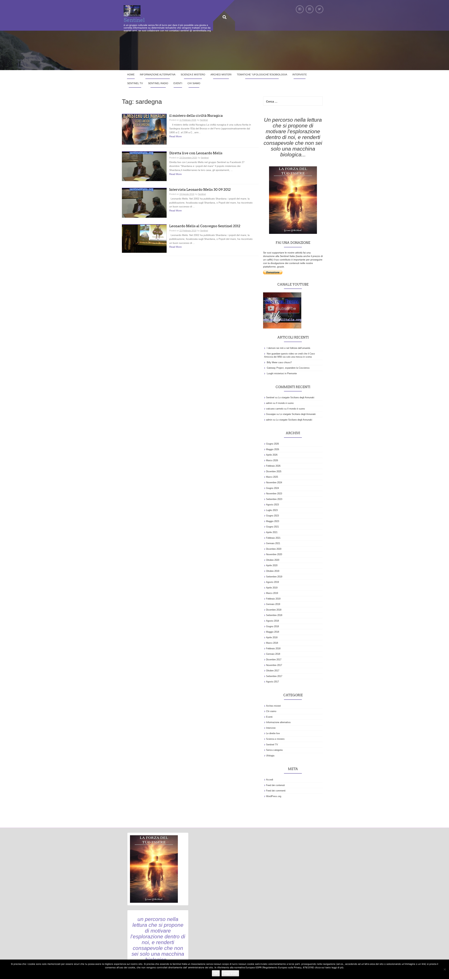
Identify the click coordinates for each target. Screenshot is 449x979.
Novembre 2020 (274, 554)
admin (269, 403)
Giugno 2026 (272, 443)
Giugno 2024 (272, 488)
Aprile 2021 (271, 532)
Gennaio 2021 (273, 543)
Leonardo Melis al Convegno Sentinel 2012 (204, 226)
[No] (444, 969)
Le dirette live (273, 733)
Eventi (177, 83)
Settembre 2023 (274, 499)
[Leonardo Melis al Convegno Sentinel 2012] (144, 238)
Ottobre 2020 (272, 560)
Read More (175, 136)
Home (131, 74)
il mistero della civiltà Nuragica (196, 116)
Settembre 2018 (274, 615)
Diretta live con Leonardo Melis (195, 153)
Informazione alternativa (157, 74)
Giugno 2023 (272, 515)
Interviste (299, 74)
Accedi (269, 779)
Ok (215, 973)
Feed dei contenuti (275, 785)
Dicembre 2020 (273, 549)
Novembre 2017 (274, 665)
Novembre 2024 (274, 482)
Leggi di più (230, 973)
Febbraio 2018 (273, 648)
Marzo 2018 (272, 643)
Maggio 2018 (272, 632)
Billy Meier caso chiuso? (279, 362)
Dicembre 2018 (273, 609)
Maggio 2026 (272, 449)
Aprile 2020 (271, 565)
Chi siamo (193, 83)
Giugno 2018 (272, 626)
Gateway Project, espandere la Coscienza (288, 368)
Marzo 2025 (272, 477)
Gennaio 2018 (273, 654)
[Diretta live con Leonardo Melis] (144, 166)
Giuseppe (271, 414)
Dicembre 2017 (273, 659)
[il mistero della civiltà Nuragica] (144, 129)
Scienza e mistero (193, 74)
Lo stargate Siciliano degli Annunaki (296, 397)
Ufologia (270, 755)
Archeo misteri (221, 74)
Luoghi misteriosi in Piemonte (282, 373)
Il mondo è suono (285, 403)
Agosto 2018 (272, 620)
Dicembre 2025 (273, 471)
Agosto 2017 (272, 681)
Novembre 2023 (274, 493)
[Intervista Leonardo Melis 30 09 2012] (144, 202)
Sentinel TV (135, 83)
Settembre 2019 (274, 576)
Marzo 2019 (272, 593)
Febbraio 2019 (273, 598)
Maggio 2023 (272, 521)
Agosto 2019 (272, 582)
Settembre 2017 (274, 676)
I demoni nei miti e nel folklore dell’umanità (288, 348)
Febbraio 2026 (273, 466)
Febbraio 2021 (273, 538)
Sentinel (134, 20)
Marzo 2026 (272, 460)
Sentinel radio (158, 83)
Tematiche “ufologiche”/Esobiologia (262, 74)
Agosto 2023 (272, 504)
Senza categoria (274, 750)
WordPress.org (273, 796)
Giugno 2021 (272, 526)
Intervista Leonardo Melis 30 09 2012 (200, 190)
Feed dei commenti (276, 790)
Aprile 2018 (271, 637)
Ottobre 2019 (272, 571)
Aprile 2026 (271, 454)
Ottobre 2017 (272, 670)
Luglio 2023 (272, 510)
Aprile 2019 (271, 587)
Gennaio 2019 (273, 604)
